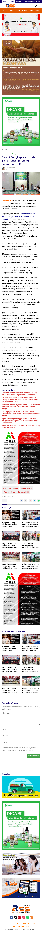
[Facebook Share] (21, 500)
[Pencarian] (39, 6)
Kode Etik (31, 924)
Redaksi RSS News (11, 168)
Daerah (9, 154)
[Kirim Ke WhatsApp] (38, 500)
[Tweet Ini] (25, 500)
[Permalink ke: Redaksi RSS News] (3, 168)
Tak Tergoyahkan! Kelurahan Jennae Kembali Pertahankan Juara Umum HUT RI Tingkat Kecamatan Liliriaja (21, 414)
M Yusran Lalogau (9, 492)
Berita (4, 154)
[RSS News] (10, 6)
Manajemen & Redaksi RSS (16, 924)
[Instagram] (23, 918)
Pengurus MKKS (23, 492)
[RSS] (31, 918)
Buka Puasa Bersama (10, 488)
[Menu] (3, 6)
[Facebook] (11, 918)
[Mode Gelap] (35, 6)
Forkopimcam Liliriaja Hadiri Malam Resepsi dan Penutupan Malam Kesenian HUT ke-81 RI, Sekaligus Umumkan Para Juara (20, 400)
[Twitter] (15, 918)
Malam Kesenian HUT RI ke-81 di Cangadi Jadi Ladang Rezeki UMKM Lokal (21, 427)
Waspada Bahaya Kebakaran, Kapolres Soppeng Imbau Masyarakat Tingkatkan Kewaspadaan (19, 394)
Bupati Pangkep (26, 488)
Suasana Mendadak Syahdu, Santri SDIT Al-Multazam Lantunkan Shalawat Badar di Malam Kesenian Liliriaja (21, 407)
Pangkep (15, 154)
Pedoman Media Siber (21, 926)
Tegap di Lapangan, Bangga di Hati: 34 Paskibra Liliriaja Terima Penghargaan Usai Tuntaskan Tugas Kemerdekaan (20, 421)
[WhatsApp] (27, 918)
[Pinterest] (19, 918)
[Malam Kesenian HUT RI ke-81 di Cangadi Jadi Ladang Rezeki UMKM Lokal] (31, 557)
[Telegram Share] (34, 500)
